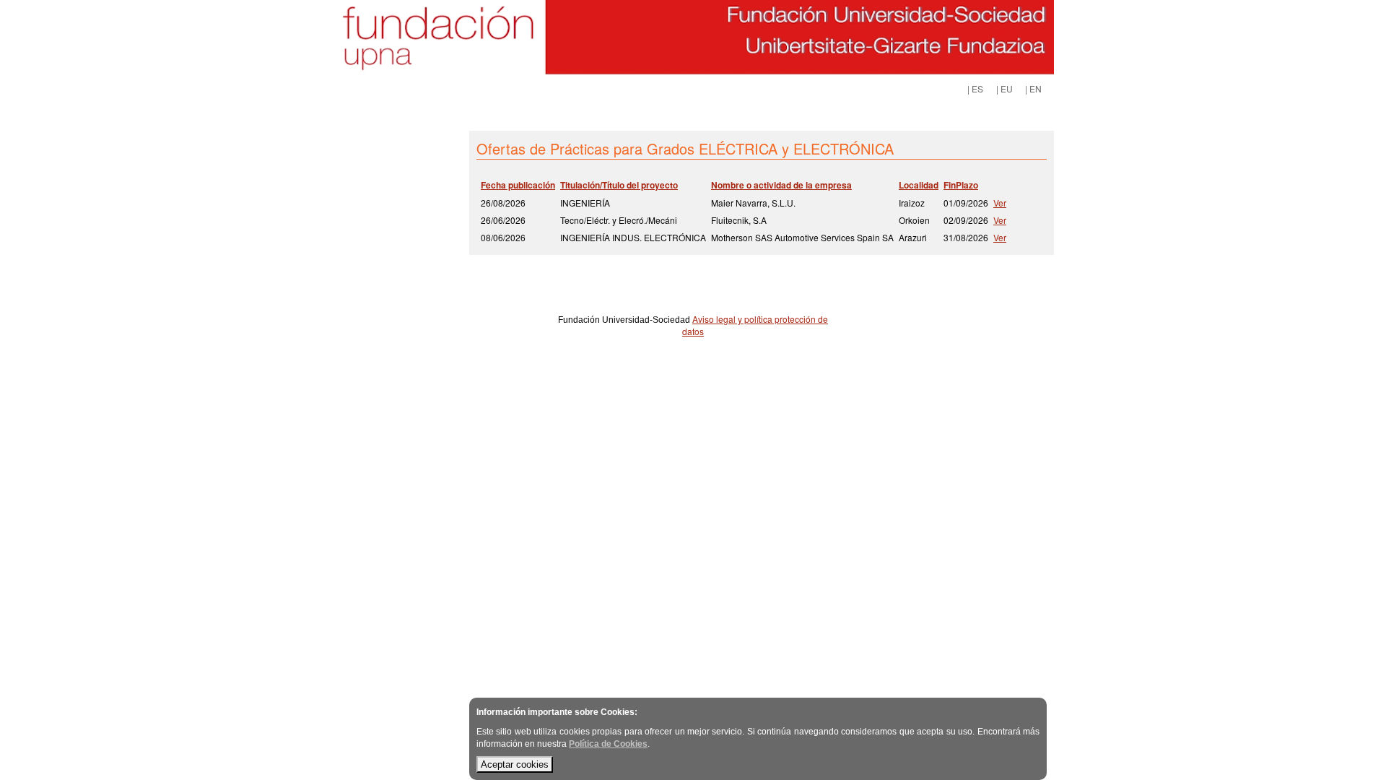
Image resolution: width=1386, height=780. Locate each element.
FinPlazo (960, 184)
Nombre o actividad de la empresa (781, 184)
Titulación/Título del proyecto (619, 184)
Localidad (918, 184)
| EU (1004, 88)
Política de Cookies (608, 744)
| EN (1033, 88)
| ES (975, 88)
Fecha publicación (518, 184)
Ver (999, 202)
